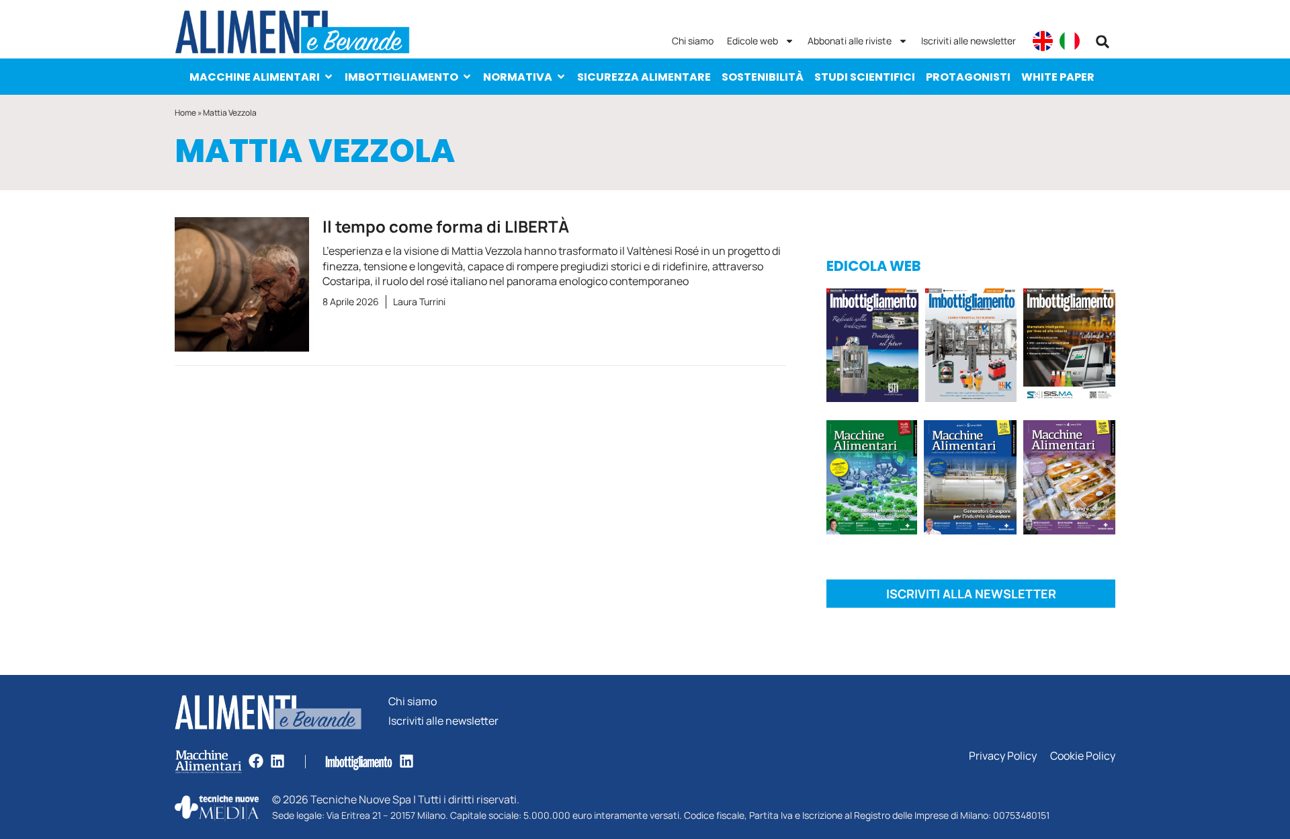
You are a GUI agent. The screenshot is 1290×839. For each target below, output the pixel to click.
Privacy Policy (1003, 756)
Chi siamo (693, 40)
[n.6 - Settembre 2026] (872, 347)
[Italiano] (1070, 41)
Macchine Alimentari (254, 77)
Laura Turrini (419, 301)
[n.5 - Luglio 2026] (971, 347)
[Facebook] (256, 761)
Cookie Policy (1082, 756)
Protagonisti (968, 77)
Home (185, 112)
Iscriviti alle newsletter (968, 40)
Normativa (517, 77)
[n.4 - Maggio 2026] (1069, 347)
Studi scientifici (864, 77)
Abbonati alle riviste (850, 40)
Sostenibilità (763, 77)
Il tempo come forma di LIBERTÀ (445, 226)
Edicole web (752, 40)
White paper (1057, 77)
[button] (1102, 41)
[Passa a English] (1043, 41)
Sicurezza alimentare (644, 77)
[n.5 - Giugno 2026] (970, 479)
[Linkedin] (277, 761)
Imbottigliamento (401, 77)
